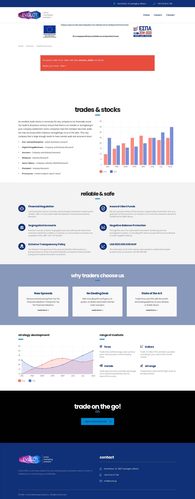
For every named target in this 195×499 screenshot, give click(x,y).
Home (146, 15)
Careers (158, 15)
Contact (170, 15)
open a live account (96, 421)
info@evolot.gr (110, 481)
